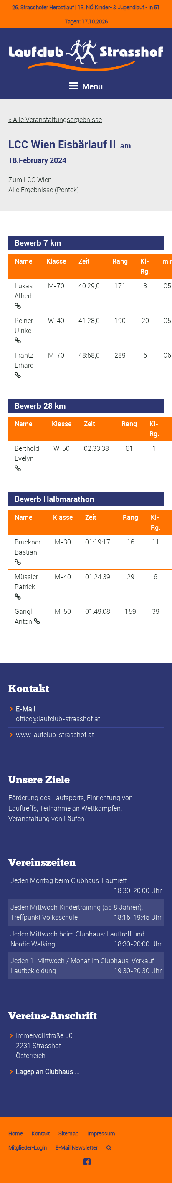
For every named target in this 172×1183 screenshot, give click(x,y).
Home (15, 1133)
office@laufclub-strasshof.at (58, 718)
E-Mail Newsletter (77, 1147)
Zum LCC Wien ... (33, 179)
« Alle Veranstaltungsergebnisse (55, 119)
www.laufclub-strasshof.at (55, 734)
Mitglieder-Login (27, 1147)
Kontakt (41, 1133)
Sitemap (68, 1133)
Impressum (101, 1133)
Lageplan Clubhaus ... (48, 1071)
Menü (91, 86)
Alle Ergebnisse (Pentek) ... (47, 189)
